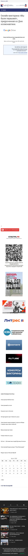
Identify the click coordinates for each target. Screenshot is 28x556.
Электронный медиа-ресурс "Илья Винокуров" (12, 447)
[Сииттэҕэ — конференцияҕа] (4, 540)
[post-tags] (24, 505)
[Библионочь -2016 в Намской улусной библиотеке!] (5, 533)
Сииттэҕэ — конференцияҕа (16, 540)
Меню (4, 10)
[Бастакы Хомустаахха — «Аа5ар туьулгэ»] (5, 526)
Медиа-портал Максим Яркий (8, 452)
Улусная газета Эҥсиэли (7, 411)
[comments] (17, 505)
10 (2, 468)
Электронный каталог (6, 405)
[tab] (4, 505)
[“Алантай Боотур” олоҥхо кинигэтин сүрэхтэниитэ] (5, 509)
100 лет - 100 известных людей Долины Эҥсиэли (13, 441)
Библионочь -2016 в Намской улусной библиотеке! (17, 533)
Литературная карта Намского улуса (10, 416)
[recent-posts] (10, 505)
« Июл (2, 480)
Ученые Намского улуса (7, 435)
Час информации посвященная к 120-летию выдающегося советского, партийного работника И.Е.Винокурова (18, 518)
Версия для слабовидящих (11, 229)
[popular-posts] (4, 505)
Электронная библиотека (7, 399)
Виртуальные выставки (7, 430)
